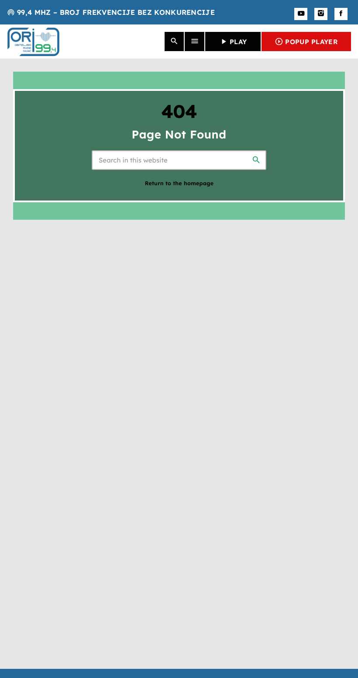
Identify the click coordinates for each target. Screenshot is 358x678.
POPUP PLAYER (306, 41)
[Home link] (33, 41)
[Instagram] (320, 14)
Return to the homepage (179, 183)
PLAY (233, 41)
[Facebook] (341, 14)
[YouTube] (300, 14)
